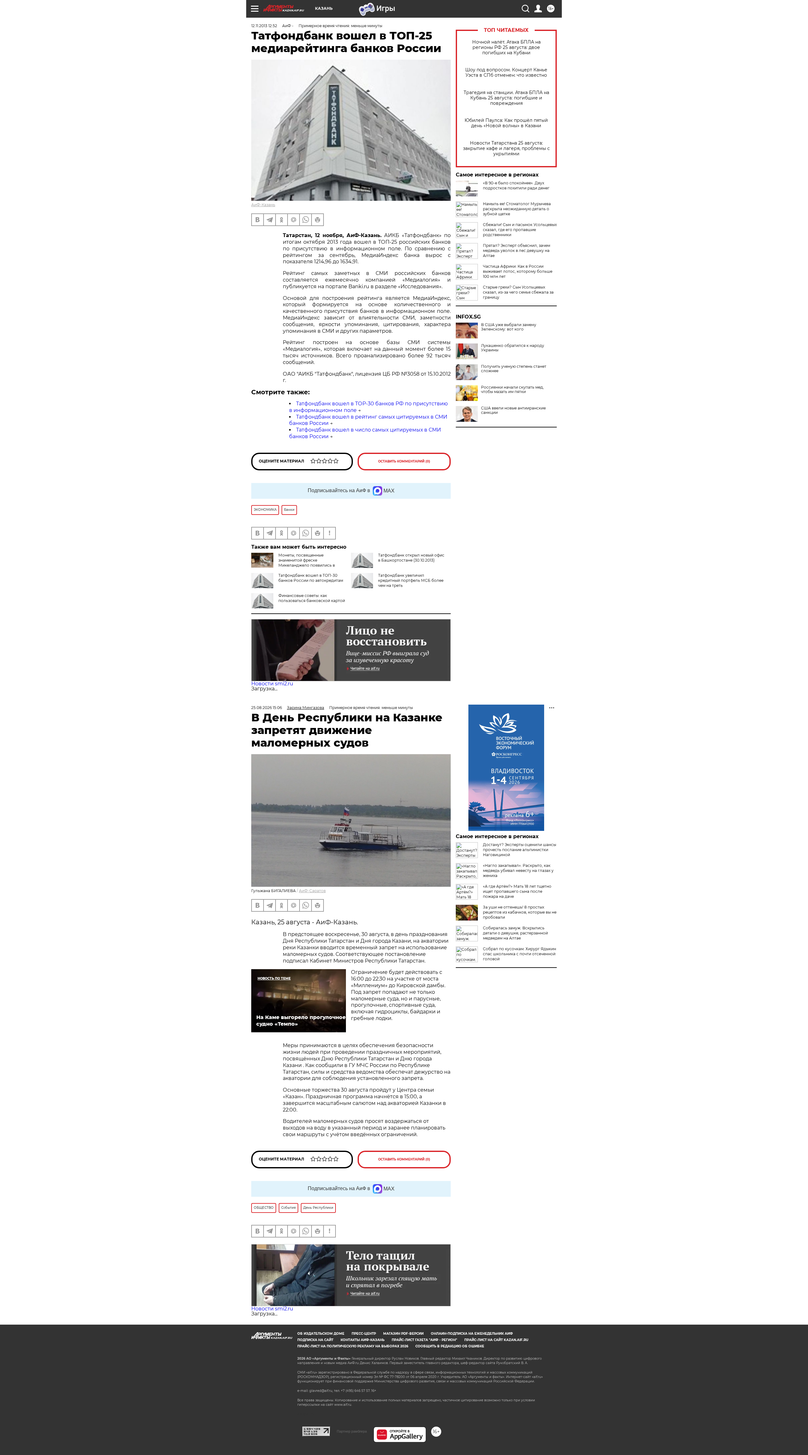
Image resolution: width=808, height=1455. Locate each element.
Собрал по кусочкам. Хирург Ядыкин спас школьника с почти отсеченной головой (519, 953)
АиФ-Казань (263, 204)
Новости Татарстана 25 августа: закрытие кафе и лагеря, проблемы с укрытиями (506, 148)
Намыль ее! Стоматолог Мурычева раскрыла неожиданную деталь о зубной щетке (517, 208)
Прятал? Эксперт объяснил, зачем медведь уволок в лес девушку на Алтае (516, 250)
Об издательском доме (320, 1334)
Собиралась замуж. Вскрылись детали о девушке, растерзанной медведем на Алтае (515, 933)
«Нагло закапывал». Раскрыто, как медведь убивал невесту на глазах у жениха (518, 870)
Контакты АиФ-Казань (362, 1340)
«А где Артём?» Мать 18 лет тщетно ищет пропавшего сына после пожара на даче (517, 891)
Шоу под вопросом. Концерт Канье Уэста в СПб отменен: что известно (506, 72)
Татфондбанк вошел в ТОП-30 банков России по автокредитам (310, 578)
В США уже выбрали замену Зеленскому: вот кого (508, 327)
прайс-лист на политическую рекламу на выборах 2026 (352, 1346)
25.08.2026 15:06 (266, 707)
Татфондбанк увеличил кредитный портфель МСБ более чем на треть (410, 580)
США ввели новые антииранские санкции (513, 410)
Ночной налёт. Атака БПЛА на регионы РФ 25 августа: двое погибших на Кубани (506, 47)
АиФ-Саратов (312, 890)
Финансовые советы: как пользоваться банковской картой (311, 598)
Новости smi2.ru (272, 684)
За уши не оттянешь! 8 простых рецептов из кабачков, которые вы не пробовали (519, 912)
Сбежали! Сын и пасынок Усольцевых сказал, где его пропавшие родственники (520, 229)
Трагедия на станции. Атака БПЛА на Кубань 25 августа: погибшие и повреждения (506, 98)
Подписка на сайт (315, 1340)
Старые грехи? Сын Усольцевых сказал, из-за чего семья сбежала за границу (518, 292)
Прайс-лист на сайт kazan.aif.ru (496, 1340)
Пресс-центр (364, 1334)
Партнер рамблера (352, 1431)
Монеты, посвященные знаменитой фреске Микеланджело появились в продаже (293, 563)
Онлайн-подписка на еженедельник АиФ (472, 1334)
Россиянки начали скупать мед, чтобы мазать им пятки (512, 389)
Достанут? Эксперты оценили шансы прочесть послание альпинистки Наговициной (519, 849)
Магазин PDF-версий (403, 1334)
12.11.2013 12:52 (264, 25)
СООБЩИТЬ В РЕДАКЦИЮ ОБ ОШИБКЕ (449, 1346)
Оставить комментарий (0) (404, 461)
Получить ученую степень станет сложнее (513, 368)
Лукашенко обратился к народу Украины (512, 347)
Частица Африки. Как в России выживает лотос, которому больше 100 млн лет (517, 271)
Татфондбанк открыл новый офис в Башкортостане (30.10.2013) (411, 558)
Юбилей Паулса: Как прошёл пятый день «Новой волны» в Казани (506, 123)
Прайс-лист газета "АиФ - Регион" (424, 1340)
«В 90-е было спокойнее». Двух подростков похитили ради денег (516, 185)
